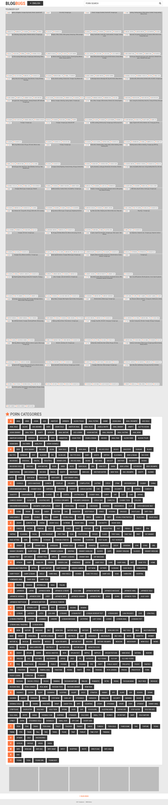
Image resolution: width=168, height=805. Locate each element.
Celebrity (118, 489)
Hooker (78, 574)
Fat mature (157, 53)
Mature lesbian (47, 636)
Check (65, 53)
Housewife (137, 185)
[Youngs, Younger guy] (64, 155)
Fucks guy (145, 207)
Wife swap (52, 749)
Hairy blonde (30, 406)
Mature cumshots (24, 274)
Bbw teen (114, 472)
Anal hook (157, 75)
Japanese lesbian (62, 591)
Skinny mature (100, 75)
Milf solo (127, 630)
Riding (116, 681)
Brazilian (43, 478)
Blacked (43, 455)
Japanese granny (78, 596)
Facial (34, 534)
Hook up (67, 384)
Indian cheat (113, 163)
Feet (50, 529)
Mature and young (78, 252)
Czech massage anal (18, 489)
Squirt (73, 692)
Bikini (113, 466)
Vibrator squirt (90, 252)
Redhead (154, 681)
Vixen (50, 743)
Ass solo (145, 421)
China (153, 483)
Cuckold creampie (62, 500)
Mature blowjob (90, 207)
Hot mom (91, 568)
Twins (54, 732)
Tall (37, 732)
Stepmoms (134, 252)
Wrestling (95, 749)
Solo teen (53, 709)
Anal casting (123, 432)
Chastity (13, 495)
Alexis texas (79, 421)
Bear (93, 362)
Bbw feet (102, 466)
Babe (20, 478)
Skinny (104, 692)
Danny (55, 517)
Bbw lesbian (132, 455)
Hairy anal (121, 562)
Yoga (28, 760)
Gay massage (99, 557)
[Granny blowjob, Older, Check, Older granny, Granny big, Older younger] (64, 44)
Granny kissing (75, 185)
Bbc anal (98, 461)
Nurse (38, 653)
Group (115, 545)
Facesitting (107, 529)
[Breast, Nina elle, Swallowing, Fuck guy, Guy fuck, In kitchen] (142, 375)
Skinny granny (90, 75)
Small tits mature (70, 75)
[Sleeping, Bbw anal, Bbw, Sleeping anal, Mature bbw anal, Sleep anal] (103, 221)
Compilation (84, 483)
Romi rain (88, 687)
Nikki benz (126, 653)
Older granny (72, 53)
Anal (18, 421)
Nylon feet (75, 653)
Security (116, 698)
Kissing (49, 185)
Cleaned (34, 207)
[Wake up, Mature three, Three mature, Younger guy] (64, 331)
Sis (27, 704)
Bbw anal (95, 230)
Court (159, 296)
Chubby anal (94, 495)
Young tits (138, 119)
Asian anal (117, 421)
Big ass (42, 449)
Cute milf (54, 384)
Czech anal (69, 506)
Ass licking (77, 432)
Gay (28, 545)
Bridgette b (11, 31)
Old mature (128, 318)
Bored (143, 141)
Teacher (68, 726)
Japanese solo (146, 591)
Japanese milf (95, 596)
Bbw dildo (83, 466)
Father (94, 534)
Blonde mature (90, 318)
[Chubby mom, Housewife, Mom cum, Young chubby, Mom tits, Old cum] (142, 177)
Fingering (77, 540)
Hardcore (127, 574)
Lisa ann (51, 613)
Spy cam (75, 721)
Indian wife (95, 163)
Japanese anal (130, 591)
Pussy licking (15, 675)
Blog (15, 3)
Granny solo (68, 545)
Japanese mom (44, 591)
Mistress (71, 636)
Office (63, 659)
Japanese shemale (17, 596)
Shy (81, 709)
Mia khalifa (105, 636)
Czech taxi (98, 500)
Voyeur (19, 743)
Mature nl (14, 642)
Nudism (149, 653)
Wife (18, 749)
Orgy (72, 659)
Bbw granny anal (130, 53)
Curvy (106, 495)
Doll (46, 517)
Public (53, 664)
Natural (138, 653)
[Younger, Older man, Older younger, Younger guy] (103, 375)
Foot (78, 529)
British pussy (106, 141)
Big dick (43, 472)
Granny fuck (68, 97)
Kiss (52, 608)
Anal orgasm (107, 432)
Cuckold (20, 483)
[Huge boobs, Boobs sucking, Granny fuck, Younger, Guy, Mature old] (64, 88)
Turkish (100, 726)
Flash (104, 534)
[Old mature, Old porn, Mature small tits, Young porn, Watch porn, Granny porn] (142, 309)
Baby (87, 455)
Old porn (136, 318)
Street (12, 721)
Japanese (20, 591)
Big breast (33, 31)
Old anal (145, 340)
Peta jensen (111, 670)
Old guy (28, 163)
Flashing (23, 534)
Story (99, 704)
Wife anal (108, 749)
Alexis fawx (128, 438)
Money (20, 636)
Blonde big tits (37, 384)
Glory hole (32, 551)
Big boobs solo (16, 466)
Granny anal (148, 53)
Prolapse (126, 664)
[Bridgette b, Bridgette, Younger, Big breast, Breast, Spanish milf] (25, 22)
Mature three (57, 340)
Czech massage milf (145, 506)
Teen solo (112, 726)
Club (130, 506)
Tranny (80, 726)
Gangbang (54, 545)
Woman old (119, 119)
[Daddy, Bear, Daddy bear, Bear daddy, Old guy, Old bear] (103, 353)
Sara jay (67, 698)
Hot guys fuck (18, 119)
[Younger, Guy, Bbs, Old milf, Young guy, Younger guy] (103, 331)
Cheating (61, 489)
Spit (78, 704)
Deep (79, 517)
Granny (19, 545)
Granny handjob (85, 551)
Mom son (59, 630)
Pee (91, 664)
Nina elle (133, 384)
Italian (62, 585)
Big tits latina (137, 207)
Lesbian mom (38, 625)
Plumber (41, 675)
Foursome (90, 540)
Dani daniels (15, 517)
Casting (97, 483)
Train (29, 732)
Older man (96, 384)
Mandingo (92, 636)
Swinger (34, 698)
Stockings (80, 698)
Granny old (34, 296)
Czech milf (107, 53)
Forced (19, 529)
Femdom (40, 529)
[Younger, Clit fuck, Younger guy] (25, 243)
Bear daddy (108, 362)
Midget (60, 636)
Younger (25, 31)
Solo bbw (85, 715)
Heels (42, 574)
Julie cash (145, 596)
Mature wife (97, 296)
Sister (30, 692)
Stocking (110, 704)
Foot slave (102, 540)
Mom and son (113, 630)
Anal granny (118, 427)
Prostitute (136, 670)
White (84, 749)
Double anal (68, 517)
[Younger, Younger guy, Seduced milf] (64, 132)
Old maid (35, 163)
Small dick (63, 721)
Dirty (109, 517)
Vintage (30, 743)
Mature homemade (108, 296)
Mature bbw (78, 647)
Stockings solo (35, 721)
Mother (85, 630)
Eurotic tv (30, 523)
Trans (35, 726)
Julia (48, 296)
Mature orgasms (25, 362)
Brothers (127, 97)
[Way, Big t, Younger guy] (142, 221)
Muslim (25, 642)
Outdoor (89, 659)
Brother (121, 461)
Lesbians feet (136, 619)
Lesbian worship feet (94, 613)
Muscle (48, 642)
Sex (9, 340)
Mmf (82, 636)
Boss (72, 466)
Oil (80, 659)
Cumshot (148, 489)
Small (44, 698)
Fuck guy (149, 384)
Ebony (19, 523)
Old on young (18, 75)
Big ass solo (104, 449)
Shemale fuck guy (130, 75)
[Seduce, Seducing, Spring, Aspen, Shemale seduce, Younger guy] (25, 44)
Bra (92, 466)
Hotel (34, 568)
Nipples (97, 653)
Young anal (138, 340)
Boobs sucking (59, 97)
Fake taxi (128, 534)
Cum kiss (106, 506)
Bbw (101, 230)
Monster (36, 642)
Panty (79, 670)
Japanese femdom (57, 602)
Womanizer (112, 185)
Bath (12, 478)
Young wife (27, 230)
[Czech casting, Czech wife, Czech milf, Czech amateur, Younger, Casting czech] (103, 44)
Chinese (48, 483)
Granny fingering (64, 185)
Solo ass (46, 704)
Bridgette (18, 31)
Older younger (105, 384)
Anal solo (14, 427)
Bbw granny (50, 318)
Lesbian (20, 613)
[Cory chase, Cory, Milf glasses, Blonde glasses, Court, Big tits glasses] (142, 287)
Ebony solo (54, 523)
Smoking (128, 698)
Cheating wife (44, 500)
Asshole (31, 438)
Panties (147, 664)
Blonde (151, 472)
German (81, 545)
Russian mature (71, 681)
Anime (105, 421)
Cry (115, 495)
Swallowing (142, 384)
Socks (138, 698)
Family (59, 529)
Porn (147, 670)
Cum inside (93, 506)
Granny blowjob (51, 53)
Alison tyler (143, 438)
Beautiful (48, 461)
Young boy (53, 760)
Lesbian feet (76, 613)
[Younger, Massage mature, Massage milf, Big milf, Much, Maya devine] (103, 88)
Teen (18, 726)
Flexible (35, 540)
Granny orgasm (122, 551)
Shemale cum (47, 715)
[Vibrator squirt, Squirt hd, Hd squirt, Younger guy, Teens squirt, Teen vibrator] (103, 243)
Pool (89, 670)
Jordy (47, 596)
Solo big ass (150, 709)
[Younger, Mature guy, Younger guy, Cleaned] (25, 199)
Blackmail (118, 455)
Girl (153, 545)
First (138, 534)
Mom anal (32, 636)
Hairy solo (99, 562)
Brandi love (61, 461)
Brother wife (136, 97)
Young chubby (153, 185)
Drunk (88, 31)
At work (49, 362)
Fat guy (54, 252)
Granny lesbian (57, 551)
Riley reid (142, 681)
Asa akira (26, 444)
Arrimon (65, 421)
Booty (140, 472)
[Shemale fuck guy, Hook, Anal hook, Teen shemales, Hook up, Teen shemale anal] (25, 177)
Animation (63, 438)
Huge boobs (50, 97)
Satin (22, 721)
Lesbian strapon (16, 619)
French (127, 529)
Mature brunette (101, 274)
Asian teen (76, 438)
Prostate (21, 670)
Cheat (57, 506)
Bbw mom (30, 478)
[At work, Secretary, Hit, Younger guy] (64, 353)
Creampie (71, 483)
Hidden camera (77, 568)
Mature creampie (104, 642)
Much (68, 207)
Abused (104, 438)
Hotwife (103, 568)
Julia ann (77, 591)
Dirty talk (148, 512)
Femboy (138, 529)
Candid (137, 489)
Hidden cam (62, 562)
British (106, 455)
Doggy (26, 517)
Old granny (51, 659)
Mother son (64, 647)
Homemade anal (16, 579)
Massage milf (107, 97)
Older (59, 53)
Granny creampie (16, 551)
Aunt (48, 427)
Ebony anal (79, 523)
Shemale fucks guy (142, 75)
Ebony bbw (116, 523)
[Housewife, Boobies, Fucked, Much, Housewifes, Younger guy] (64, 199)
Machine (89, 642)
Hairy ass (106, 574)
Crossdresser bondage (19, 506)
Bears (88, 461)
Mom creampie (61, 642)
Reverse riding (26, 384)
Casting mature (140, 31)
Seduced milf (66, 141)
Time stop (94, 732)
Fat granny (140, 53)
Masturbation (149, 630)
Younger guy (57, 31)
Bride (63, 466)
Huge (117, 574)
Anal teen (29, 432)
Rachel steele (33, 681)
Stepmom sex (142, 252)
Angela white (103, 427)
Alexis (25, 427)
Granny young (28, 97)
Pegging (82, 664)
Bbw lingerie (71, 318)
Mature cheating (141, 163)
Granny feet (14, 557)
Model (12, 647)
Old (29, 659)
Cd (58, 495)
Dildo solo (153, 517)
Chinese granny (16, 500)
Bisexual (25, 461)
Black (149, 449)
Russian (20, 681)
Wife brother (145, 97)
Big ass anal (76, 461)
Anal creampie (131, 421)
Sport (121, 704)
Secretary (56, 362)
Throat (82, 732)
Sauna (35, 704)
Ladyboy (30, 613)
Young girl (39, 760)
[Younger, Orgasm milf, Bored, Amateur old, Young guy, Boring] (142, 132)
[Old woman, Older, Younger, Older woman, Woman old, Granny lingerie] (103, 110)
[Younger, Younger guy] (25, 132)
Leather (31, 619)
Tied (45, 732)
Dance (101, 512)
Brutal (36, 461)
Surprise (60, 715)
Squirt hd (99, 252)
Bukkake (139, 449)
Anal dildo (88, 427)
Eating (91, 523)
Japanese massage (111, 591)
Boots (96, 455)
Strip (148, 698)
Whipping (73, 749)
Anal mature (64, 432)
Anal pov (38, 444)
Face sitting (14, 540)
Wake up (49, 340)
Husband (114, 568)
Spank (150, 692)
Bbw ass (85, 472)
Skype (25, 715)
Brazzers (127, 449)
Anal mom (137, 432)
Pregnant (42, 664)
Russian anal (15, 687)
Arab (27, 421)
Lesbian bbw (113, 613)
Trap (73, 732)
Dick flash (136, 512)
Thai (26, 726)
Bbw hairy (55, 478)
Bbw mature (42, 466)
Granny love (111, 274)
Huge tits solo (92, 574)
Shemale (20, 692)
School (140, 692)
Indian (88, 163)
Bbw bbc (30, 466)
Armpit (130, 427)
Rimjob (84, 681)
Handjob (39, 562)
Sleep (40, 692)
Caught (72, 489)
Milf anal (118, 636)
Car (98, 489)
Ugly (29, 738)
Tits (20, 732)
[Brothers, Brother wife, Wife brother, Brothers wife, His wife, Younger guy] (142, 88)
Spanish (49, 274)
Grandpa (92, 545)
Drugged (123, 512)
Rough (46, 681)
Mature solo (98, 630)
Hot (132, 562)
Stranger (72, 715)
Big (52, 455)
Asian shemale (53, 444)
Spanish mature (57, 274)
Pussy (137, 664)
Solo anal (14, 715)
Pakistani (58, 670)
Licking (109, 619)
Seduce (9, 53)
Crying (140, 495)
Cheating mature (129, 163)
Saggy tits (68, 704)
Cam (131, 495)
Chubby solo (36, 489)
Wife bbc (39, 749)
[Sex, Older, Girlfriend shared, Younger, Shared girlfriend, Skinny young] (25, 331)
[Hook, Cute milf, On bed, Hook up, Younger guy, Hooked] (64, 375)
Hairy (29, 562)
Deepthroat (89, 512)
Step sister (135, 709)
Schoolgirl (92, 709)
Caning (107, 489)
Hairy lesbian (29, 574)
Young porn (156, 318)
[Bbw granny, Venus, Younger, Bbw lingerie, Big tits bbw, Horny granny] (64, 309)
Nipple (87, 653)
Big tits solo (75, 455)
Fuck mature (140, 362)
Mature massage (12, 318)
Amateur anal (74, 427)
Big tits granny (18, 296)
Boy (33, 455)
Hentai (87, 562)
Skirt (132, 715)
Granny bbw (84, 557)
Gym (136, 545)
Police (32, 670)
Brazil (53, 472)
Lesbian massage (68, 619)
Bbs (98, 340)
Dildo (37, 512)
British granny (110, 75)
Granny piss (42, 557)
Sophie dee (122, 709)
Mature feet (76, 642)
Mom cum (144, 185)
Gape (109, 551)
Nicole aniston (52, 653)
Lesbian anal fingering (19, 625)
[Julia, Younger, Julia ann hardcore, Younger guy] (64, 287)
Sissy (83, 692)
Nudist (19, 653)
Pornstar (29, 675)
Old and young (128, 659)
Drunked (101, 31)
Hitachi (19, 562)
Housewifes (76, 207)
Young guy (159, 141)
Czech (107, 483)
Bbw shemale (29, 472)
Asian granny (15, 432)
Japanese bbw (34, 596)
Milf (49, 630)
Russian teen (57, 687)
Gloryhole (104, 545)
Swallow (104, 698)
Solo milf (40, 709)
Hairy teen (44, 579)
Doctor (57, 512)
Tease (64, 732)
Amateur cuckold (16, 438)
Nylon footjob (111, 653)
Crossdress (119, 506)
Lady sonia (97, 619)
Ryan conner (30, 687)
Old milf (104, 340)
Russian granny (73, 687)
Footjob (87, 529)
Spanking (51, 692)
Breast (40, 31)
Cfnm (117, 483)
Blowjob (62, 455)
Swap (57, 704)
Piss (18, 664)
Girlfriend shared (22, 340)
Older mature (150, 31)
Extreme (66, 523)
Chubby (143, 483)
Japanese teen (130, 596)
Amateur (54, 421)
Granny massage (23, 318)
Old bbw (61, 252)
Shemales (50, 721)
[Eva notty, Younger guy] (64, 22)
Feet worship (117, 540)
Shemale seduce (36, 53)
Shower (13, 698)
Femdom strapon (62, 540)
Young (19, 760)
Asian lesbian (90, 438)
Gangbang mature (52, 230)
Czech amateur (116, 53)
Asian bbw (14, 444)
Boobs (144, 461)
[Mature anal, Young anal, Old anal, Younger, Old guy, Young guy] (142, 331)
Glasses (137, 551)
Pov (72, 664)
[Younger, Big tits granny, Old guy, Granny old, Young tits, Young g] (25, 287)
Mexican (119, 642)
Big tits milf (17, 384)
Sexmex (109, 715)
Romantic (96, 681)
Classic (49, 495)
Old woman (89, 119)
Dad (66, 512)
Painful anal (45, 670)
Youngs (49, 163)
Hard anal (53, 574)
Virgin (40, 743)
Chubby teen (125, 500)
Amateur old (150, 141)
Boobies (57, 207)
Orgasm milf (135, 141)
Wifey (63, 749)
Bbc (72, 449)
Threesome (125, 726)
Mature (28, 630)
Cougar (82, 506)
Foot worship (47, 534)
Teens (156, 726)
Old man (38, 659)
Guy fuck (156, 384)
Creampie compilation (41, 506)
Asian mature (92, 432)
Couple (66, 495)
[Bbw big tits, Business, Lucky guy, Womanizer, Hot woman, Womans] (103, 177)
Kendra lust (32, 608)
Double (37, 517)
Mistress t (50, 647)
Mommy (151, 636)
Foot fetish (82, 534)
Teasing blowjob (39, 119)
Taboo (89, 726)
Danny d (99, 517)
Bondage (23, 455)
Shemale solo (15, 704)
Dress (88, 517)
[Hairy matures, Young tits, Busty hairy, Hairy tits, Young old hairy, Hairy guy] (142, 110)
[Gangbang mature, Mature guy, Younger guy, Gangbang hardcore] (64, 221)
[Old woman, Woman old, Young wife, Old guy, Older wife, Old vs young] (25, 221)
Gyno (145, 545)
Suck (73, 709)
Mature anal (128, 340)
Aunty (40, 432)
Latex (41, 613)
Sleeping (88, 230)
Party (100, 664)
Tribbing (106, 732)
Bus (92, 449)
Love (140, 613)
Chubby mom (128, 185)
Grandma (126, 545)
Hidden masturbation (18, 568)
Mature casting (129, 31)
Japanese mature (93, 591)
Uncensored (40, 738)
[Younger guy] (142, 265)
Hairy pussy (14, 574)
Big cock (145, 455)
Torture (145, 726)
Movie (129, 636)
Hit (62, 362)
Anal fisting (93, 421)
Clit (123, 495)
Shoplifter (27, 709)
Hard (110, 562)
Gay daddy (28, 557)
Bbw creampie (151, 466)
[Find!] (160, 3)
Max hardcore (35, 647)
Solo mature (144, 715)
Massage (39, 630)
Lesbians (63, 613)
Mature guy (27, 75)
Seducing (16, 53)
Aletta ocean (143, 427)
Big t (131, 230)
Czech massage (34, 483)
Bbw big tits (89, 185)
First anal (116, 534)
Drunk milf (109, 31)
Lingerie (54, 619)
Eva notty (49, 31)
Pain (11, 670)
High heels (66, 574)
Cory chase (128, 296)
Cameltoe (111, 500)
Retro (106, 681)
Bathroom (137, 466)
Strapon (93, 692)
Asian (36, 421)
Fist (118, 529)
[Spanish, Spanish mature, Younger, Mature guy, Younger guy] (64, 265)
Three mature (66, 340)
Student (140, 704)
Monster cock (94, 647)
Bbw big (16, 362)
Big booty (133, 461)
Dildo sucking (96, 141)
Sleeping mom (107, 709)
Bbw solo (62, 449)
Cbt (128, 489)
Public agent (112, 664)
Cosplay (59, 483)
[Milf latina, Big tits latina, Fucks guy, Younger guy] (142, 199)
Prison (124, 670)
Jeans (117, 596)
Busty (62, 472)
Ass (44, 421)
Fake (25, 540)
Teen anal (47, 726)
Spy (113, 692)
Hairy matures (38, 97)
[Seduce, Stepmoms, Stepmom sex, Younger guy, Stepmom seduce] (142, 243)
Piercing (98, 670)
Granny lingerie (108, 207)
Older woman (110, 119)
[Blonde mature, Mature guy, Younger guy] (103, 309)
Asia (52, 438)
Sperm (64, 709)
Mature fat (68, 252)
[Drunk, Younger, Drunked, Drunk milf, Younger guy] (103, 22)
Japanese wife (60, 596)
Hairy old (19, 97)
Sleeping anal (108, 230)
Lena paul (151, 613)
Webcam (28, 749)
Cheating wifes (104, 163)
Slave (122, 692)
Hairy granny (11, 97)
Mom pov (139, 636)
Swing (34, 715)
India (53, 585)
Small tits (97, 715)
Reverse (10, 384)
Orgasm (20, 659)
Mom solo (145, 642)
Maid (9, 163)
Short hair (87, 721)
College (138, 500)
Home (153, 562)
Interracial (41, 585)
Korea (44, 608)
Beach (116, 449)
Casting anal (79, 495)
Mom (18, 630)
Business (96, 185)
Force (68, 529)
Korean (19, 608)
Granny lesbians (67, 557)
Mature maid (20, 163)
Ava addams (37, 427)
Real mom (43, 687)
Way (126, 230)
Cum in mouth (27, 495)
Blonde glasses (151, 296)
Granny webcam (151, 551)
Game (44, 551)
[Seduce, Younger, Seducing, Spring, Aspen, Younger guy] (64, 110)
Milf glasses (141, 296)
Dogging (112, 512)
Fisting (29, 529)
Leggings (42, 619)
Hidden (50, 562)
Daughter (76, 512)
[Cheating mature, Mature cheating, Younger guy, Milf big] (142, 155)
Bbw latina (124, 466)
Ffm (147, 529)
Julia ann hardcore (64, 296)
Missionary (131, 642)
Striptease (14, 709)
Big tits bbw (80, 318)
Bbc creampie (128, 472)
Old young (102, 659)
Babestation (15, 472)
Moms (156, 642)
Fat (97, 529)
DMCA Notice (89, 802)
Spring (22, 53)
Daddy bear (100, 362)
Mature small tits (58, 75)
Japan (31, 591)
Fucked (158, 31)
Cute (39, 495)
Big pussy (74, 472)
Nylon (29, 653)
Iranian (29, 585)
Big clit (110, 461)
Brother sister (100, 472)
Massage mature (97, 97)
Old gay (114, 659)
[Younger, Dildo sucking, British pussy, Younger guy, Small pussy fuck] (103, 132)
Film (71, 534)
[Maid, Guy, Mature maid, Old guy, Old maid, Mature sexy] (25, 155)
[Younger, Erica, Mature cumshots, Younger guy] (25, 265)
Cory (135, 296)
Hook (150, 75)
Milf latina (128, 207)
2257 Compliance (80, 802)
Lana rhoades (128, 613)
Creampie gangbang (81, 500)
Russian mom (128, 681)
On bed (61, 384)
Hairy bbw (31, 579)
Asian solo (59, 427)
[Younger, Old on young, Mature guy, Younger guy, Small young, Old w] (25, 66)
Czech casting (90, 53)
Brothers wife (154, 97)
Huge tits (142, 562)
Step (130, 704)
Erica (16, 274)
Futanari (47, 540)
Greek (54, 557)
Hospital (139, 574)
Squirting (88, 704)
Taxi (135, 726)
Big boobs (14, 461)
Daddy (88, 362)
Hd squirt (106, 252)
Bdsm (52, 449)
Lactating (84, 619)
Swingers (92, 698)
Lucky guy (104, 185)
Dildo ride (140, 517)
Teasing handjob (28, 119)
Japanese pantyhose (18, 602)
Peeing (69, 670)
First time (61, 534)
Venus (57, 318)
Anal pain (115, 438)
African (51, 432)
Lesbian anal (121, 619)
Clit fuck (16, 252)
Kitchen (62, 608)
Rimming (56, 681)
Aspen (28, 53)
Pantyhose (29, 664)
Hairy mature (46, 568)
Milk (137, 630)
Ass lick (43, 438)
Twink (12, 732)
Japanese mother (38, 602)
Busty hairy (146, 119)
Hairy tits (153, 119)
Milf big (159, 163)
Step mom (55, 698)
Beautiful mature (130, 362)
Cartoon (49, 489)
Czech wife (99, 53)
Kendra (83, 608)
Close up (30, 500)
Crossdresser (129, 483)
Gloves (100, 551)
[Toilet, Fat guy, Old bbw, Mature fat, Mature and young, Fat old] (64, 243)
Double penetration (124, 517)
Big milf (116, 97)
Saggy (23, 698)
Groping (71, 551)
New (64, 653)
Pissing (63, 664)
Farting (12, 534)
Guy (82, 97)
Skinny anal (153, 704)
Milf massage (33, 318)
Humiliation (141, 568)
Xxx (18, 755)
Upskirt (19, 738)
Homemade (89, 296)
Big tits (13, 455)
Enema (42, 523)
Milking (22, 647)
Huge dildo (127, 568)
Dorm (19, 512)
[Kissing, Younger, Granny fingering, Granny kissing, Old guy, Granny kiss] (64, 177)
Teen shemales (36, 185)
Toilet (48, 252)
